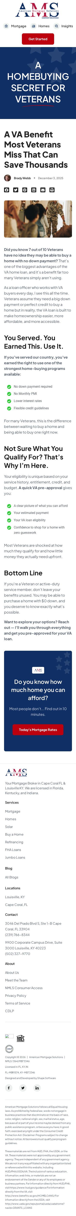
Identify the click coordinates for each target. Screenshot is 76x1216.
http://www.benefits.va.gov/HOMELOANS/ (30, 1195)
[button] (6, 190)
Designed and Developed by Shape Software (30, 1078)
